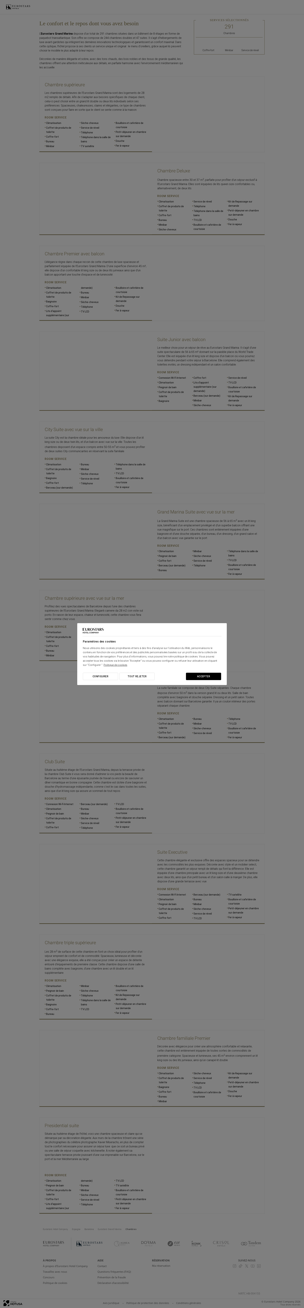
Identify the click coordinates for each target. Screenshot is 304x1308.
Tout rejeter (137, 676)
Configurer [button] (100, 676)
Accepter (203, 676)
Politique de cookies (115, 665)
